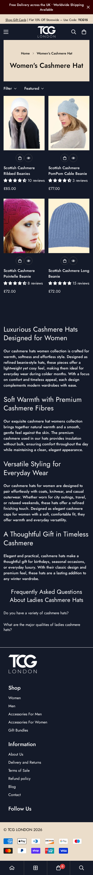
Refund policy (19, 778)
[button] (83, 31)
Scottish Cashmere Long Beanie (68, 273)
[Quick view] (28, 158)
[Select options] (20, 158)
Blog (12, 786)
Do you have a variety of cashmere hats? (37, 613)
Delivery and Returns (24, 762)
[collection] (35, 867)
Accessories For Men (25, 714)
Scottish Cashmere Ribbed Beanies (19, 170)
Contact (14, 794)
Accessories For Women (27, 722)
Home (25, 53)
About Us (15, 754)
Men (11, 706)
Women (14, 698)
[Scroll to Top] (84, 850)
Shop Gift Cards (15, 20)
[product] (12, 868)
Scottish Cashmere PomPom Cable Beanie (67, 170)
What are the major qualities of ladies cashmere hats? (42, 627)
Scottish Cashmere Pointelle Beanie (19, 273)
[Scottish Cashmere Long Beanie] (68, 226)
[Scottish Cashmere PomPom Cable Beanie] (68, 123)
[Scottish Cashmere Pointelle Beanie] (24, 226)
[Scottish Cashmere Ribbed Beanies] (24, 123)
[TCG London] (47, 32)
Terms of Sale (19, 770)
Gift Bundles (18, 730)
